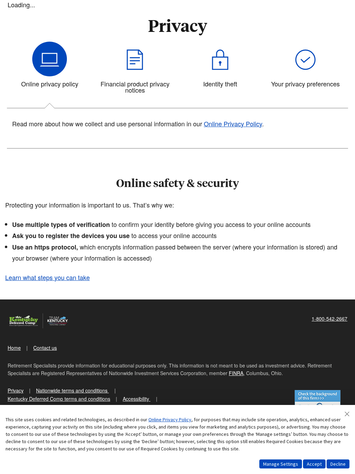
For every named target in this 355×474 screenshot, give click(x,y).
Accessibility (136, 398)
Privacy (16, 390)
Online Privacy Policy (233, 123)
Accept (314, 464)
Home (14, 347)
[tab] (49, 70)
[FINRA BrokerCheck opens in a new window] (317, 402)
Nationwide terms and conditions (72, 390)
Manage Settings (280, 464)
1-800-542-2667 (329, 318)
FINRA (236, 373)
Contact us (45, 347)
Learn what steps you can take (47, 277)
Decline (338, 464)
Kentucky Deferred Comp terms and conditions (59, 398)
